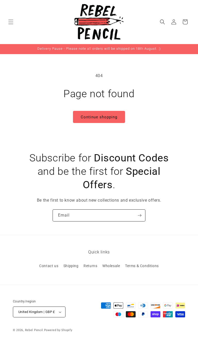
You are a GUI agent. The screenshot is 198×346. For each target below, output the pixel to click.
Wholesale (111, 266)
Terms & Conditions (142, 266)
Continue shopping (99, 117)
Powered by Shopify (58, 330)
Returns (90, 266)
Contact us (48, 266)
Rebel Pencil (34, 330)
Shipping (71, 266)
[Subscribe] (139, 215)
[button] (10, 22)
